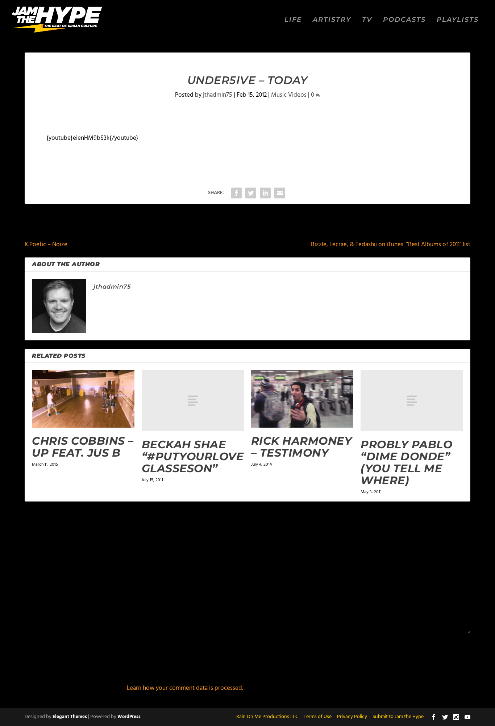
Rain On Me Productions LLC (267, 717)
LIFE (293, 20)
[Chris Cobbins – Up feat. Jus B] (83, 399)
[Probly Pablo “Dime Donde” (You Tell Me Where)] (412, 400)
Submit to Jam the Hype (398, 717)
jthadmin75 (217, 95)
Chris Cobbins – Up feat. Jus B (83, 446)
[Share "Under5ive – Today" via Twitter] (251, 193)
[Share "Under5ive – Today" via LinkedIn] (265, 193)
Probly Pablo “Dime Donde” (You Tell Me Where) (406, 462)
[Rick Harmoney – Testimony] (302, 399)
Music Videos (289, 95)
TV (367, 20)
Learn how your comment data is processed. (185, 688)
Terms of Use (318, 717)
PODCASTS (404, 20)
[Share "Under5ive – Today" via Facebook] (236, 193)
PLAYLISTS (458, 20)
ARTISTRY (332, 20)
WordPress (129, 717)
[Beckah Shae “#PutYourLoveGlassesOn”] (193, 400)
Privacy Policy (352, 717)
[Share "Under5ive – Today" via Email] (280, 193)
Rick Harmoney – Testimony (301, 446)
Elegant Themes (70, 717)
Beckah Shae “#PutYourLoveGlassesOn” (193, 456)
